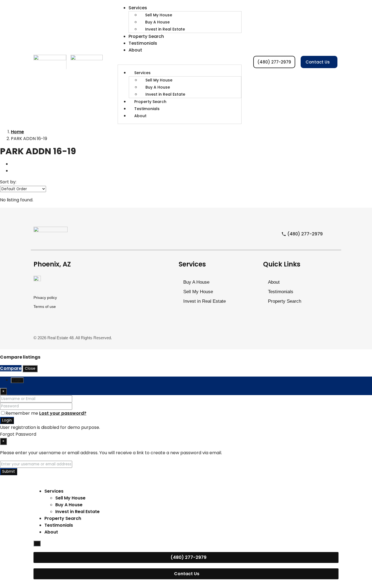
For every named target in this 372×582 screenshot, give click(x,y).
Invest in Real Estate (165, 29)
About (135, 50)
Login (7, 420)
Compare (11, 368)
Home (17, 132)
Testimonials (143, 43)
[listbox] (23, 189)
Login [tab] (17, 380)
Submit (8, 471)
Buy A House (157, 22)
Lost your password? (62, 413)
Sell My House (158, 15)
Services (138, 8)
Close (30, 368)
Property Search (146, 36)
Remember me (22, 413)
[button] (180, 61)
